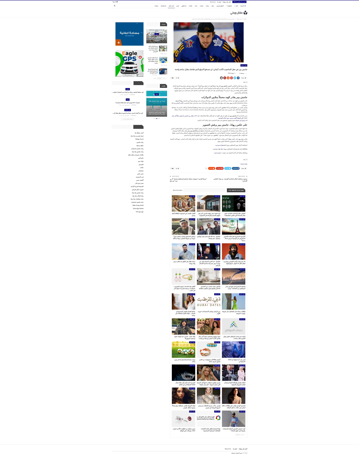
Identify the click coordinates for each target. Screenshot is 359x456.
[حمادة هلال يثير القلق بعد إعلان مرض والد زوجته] (183, 251)
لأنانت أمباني (179, 103)
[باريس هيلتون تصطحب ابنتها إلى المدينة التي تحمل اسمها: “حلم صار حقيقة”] (208, 372)
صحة (196, 6)
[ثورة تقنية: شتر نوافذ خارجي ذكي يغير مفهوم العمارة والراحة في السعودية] (208, 203)
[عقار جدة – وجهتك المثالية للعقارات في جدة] (156, 104)
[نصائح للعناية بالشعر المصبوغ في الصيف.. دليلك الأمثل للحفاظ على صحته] (183, 301)
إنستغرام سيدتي (220, 145)
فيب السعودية (140, 177)
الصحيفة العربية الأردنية (137, 186)
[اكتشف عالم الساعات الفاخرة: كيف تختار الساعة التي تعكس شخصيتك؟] (233, 203)
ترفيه (212, 6)
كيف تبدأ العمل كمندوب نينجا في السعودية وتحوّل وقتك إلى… (127, 113)
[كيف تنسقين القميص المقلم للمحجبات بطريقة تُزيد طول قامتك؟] (233, 419)
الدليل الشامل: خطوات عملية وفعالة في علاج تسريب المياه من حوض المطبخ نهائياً (156, 39)
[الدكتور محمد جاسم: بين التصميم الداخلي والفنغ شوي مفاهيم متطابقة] (208, 276)
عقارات (190, 6)
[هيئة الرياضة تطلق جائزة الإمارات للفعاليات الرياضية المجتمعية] (208, 419)
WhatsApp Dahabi (138, 208)
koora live (213, 2)
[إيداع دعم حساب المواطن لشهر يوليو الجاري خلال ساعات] (233, 326)
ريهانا (229, 139)
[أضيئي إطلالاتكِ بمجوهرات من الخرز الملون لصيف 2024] (208, 349)
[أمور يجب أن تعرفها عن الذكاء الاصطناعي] (233, 349)
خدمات (156, 34)
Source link (244, 164)
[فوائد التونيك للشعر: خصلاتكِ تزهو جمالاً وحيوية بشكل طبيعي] (183, 396)
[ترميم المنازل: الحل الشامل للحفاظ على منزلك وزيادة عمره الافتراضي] (163, 48)
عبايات (142, 167)
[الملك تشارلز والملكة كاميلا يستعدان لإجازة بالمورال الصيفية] (233, 372)
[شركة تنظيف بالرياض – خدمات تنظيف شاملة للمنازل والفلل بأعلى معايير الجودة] (163, 60)
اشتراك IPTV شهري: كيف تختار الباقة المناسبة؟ (128, 102)
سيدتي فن (218, 153)
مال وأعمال (163, 6)
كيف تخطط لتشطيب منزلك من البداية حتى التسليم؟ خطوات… (128, 92)
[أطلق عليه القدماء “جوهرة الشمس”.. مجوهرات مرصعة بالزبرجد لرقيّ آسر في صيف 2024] (183, 276)
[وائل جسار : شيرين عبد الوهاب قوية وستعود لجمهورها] (183, 326)
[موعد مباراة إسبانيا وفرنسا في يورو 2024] (183, 349)
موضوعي (141, 170)
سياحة (207, 6)
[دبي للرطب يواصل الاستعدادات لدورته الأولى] (208, 301)
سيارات (201, 6)
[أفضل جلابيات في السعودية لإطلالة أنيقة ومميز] (183, 203)
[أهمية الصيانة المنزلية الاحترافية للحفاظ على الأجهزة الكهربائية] (163, 71)
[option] (156, 104)
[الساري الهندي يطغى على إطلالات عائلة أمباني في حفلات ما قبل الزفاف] (233, 396)
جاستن (242, 101)
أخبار (237, 6)
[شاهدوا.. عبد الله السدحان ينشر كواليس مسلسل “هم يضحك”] (208, 226)
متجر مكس (140, 174)
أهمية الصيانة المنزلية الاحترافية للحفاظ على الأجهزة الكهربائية (152, 71)
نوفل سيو (141, 161)
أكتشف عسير (140, 180)
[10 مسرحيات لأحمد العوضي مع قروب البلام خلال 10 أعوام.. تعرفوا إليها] (233, 251)
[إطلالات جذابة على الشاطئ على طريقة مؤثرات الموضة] (233, 301)
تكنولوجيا (229, 6)
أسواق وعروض (220, 6)
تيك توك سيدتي (218, 149)
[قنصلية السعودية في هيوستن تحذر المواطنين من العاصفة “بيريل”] (233, 276)
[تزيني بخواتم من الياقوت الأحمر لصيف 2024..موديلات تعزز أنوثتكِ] (183, 419)
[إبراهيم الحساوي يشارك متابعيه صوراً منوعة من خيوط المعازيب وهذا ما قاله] (183, 226)
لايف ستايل (171, 6)
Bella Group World (138, 205)
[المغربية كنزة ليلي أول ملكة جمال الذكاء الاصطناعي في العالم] (183, 372)
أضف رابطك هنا (139, 133)
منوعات (156, 6)
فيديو (178, 6)
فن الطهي (183, 6)
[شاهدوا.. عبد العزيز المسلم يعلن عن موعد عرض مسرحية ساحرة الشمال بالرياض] (208, 251)
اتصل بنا (219, 2)
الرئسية (242, 6)
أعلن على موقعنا (227, 2)
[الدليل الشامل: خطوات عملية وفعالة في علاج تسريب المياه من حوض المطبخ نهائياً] (156, 36)
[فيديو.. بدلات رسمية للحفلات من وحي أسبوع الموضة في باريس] (208, 396)
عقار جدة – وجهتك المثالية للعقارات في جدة (156, 113)
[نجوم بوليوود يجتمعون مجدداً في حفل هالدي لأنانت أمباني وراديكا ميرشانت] (208, 326)
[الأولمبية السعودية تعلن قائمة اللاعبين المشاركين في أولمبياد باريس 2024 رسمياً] (233, 226)
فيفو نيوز (141, 164)
